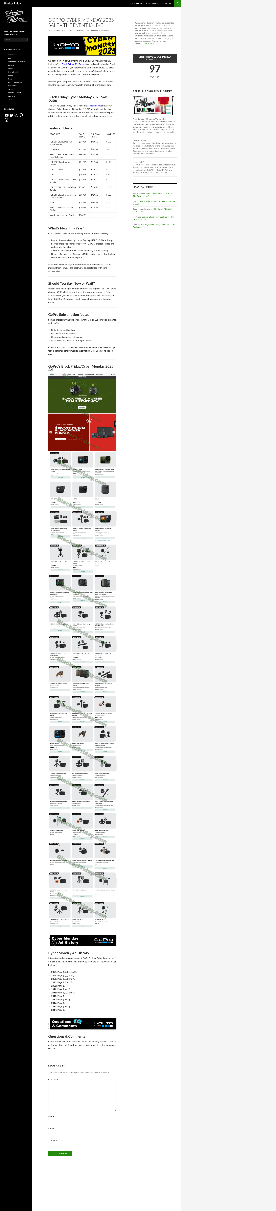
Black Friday (137, 3)
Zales (10, 99)
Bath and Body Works (16, 62)
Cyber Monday (152, 3)
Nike (10, 79)
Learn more (149, 44)
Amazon (11, 55)
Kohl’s (10, 75)
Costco (11, 65)
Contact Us (167, 3)
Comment (53, 1079)
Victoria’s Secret (14, 93)
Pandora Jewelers (15, 82)
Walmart (11, 96)
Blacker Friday (12, 3)
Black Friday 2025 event (74, 64)
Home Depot (13, 72)
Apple (10, 58)
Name (52, 1116)
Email (51, 1128)
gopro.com (95, 105)
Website (52, 1140)
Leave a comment (101, 30)
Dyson (10, 68)
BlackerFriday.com (80, 30)
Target (10, 89)
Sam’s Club (12, 86)
